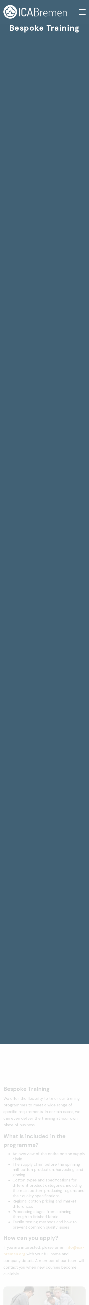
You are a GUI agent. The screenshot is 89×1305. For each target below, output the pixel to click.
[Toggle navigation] (79, 12)
